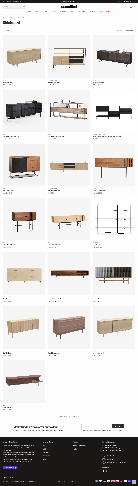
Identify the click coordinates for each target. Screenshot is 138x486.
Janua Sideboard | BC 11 (100, 82)
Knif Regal (96, 245)
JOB (44, 445)
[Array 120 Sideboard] (24, 219)
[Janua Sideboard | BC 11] (114, 56)
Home (4, 18)
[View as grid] (118, 30)
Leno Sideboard (8, 407)
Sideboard (12, 18)
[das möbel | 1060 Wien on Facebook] (117, 2)
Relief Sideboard (8, 299)
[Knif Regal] (114, 219)
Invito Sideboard (98, 353)
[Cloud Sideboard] (69, 327)
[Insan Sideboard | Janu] (114, 273)
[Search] (24, 7)
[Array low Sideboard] (69, 219)
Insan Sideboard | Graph (56, 299)
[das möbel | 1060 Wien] (69, 6)
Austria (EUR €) (130, 1)
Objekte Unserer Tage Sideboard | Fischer (107, 136)
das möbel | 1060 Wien (19, 481)
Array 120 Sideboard (9, 245)
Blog (44, 459)
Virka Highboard (8, 191)
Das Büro (75, 449)
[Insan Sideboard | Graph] (69, 273)
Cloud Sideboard (53, 353)
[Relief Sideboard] (24, 273)
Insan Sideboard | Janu (100, 299)
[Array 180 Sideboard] (114, 165)
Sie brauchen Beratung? (68, 1)
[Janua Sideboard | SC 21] (24, 111)
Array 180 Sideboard (99, 191)
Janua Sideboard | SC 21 (11, 136)
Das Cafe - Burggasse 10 (80, 445)
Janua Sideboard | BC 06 (56, 136)
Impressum (46, 452)
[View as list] (121, 30)
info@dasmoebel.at (111, 459)
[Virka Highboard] (24, 165)
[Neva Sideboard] (24, 56)
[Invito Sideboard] (114, 327)
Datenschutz (46, 456)
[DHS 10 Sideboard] (69, 56)
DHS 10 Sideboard (54, 82)
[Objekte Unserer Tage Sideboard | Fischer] (114, 111)
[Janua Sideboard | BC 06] (69, 111)
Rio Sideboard (7, 353)
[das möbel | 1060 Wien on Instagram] (120, 2)
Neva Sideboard (8, 82)
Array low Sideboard (54, 245)
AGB (44, 449)
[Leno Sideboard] (24, 381)
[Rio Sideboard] (24, 327)
